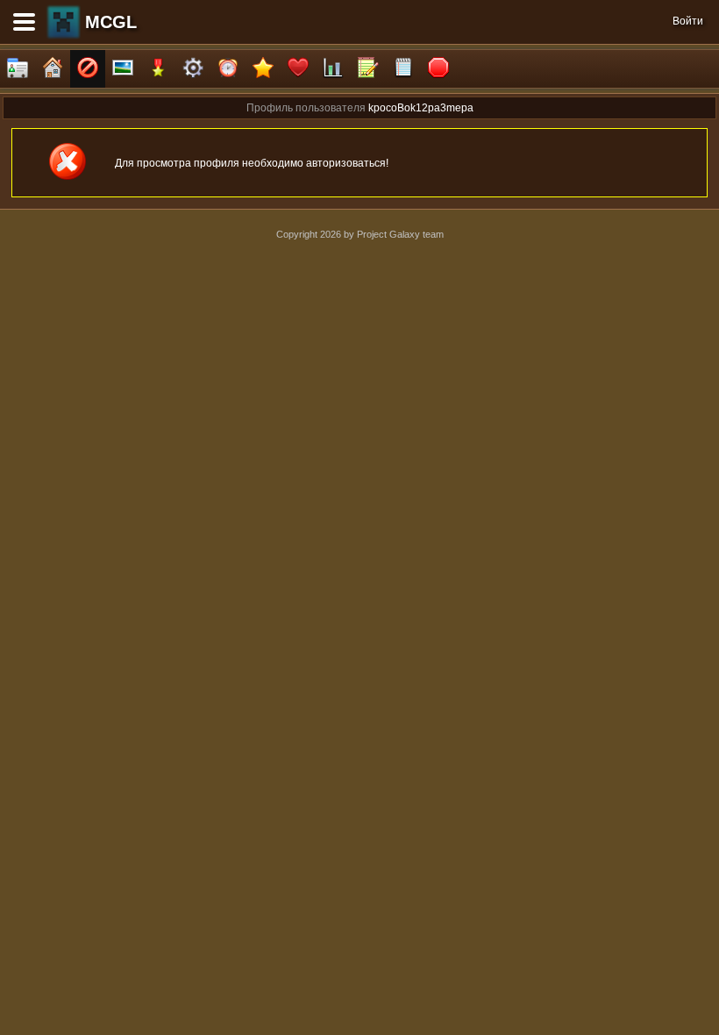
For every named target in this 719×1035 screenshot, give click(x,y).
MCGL (111, 22)
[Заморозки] (228, 69)
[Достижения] (157, 69)
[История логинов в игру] (368, 69)
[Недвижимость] (52, 69)
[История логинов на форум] (403, 69)
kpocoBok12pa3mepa (420, 108)
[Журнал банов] (87, 69)
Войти (688, 21)
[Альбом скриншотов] (122, 69)
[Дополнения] (192, 69)
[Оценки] (263, 69)
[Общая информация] (17, 69)
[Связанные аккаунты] (298, 69)
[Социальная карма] (333, 69)
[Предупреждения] (438, 69)
